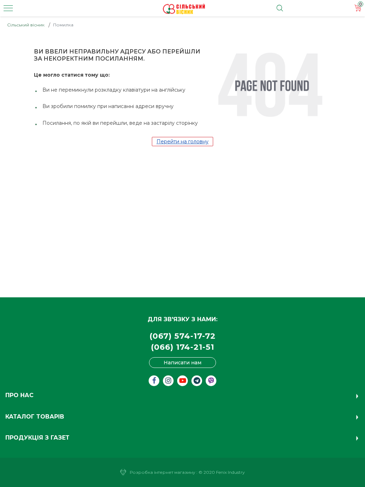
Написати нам (182, 362)
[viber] (211, 380)
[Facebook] (154, 380)
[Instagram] (168, 380)
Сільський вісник (26, 24)
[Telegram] (196, 380)
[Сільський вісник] (184, 9)
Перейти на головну (182, 141)
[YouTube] (182, 380)
